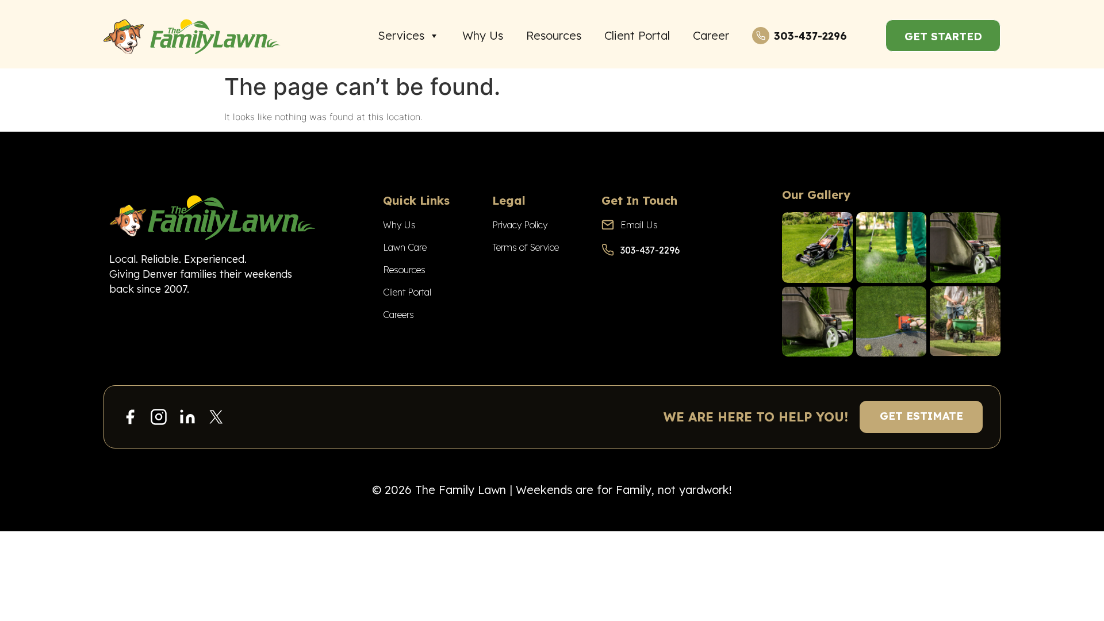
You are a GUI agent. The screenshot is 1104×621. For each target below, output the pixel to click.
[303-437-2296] (760, 35)
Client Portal (637, 35)
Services (401, 35)
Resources (553, 35)
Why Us (482, 35)
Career (711, 35)
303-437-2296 (810, 36)
